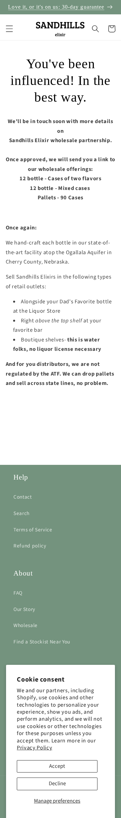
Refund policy (29, 545)
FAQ (18, 593)
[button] (9, 29)
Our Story (24, 609)
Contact (22, 497)
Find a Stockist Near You (41, 641)
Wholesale (25, 625)
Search (21, 513)
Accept (57, 766)
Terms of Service (32, 529)
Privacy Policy (34, 748)
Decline (57, 784)
